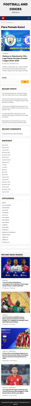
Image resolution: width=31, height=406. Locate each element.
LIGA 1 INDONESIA (6, 205)
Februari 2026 (5, 147)
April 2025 (4, 172)
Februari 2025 (5, 177)
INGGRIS (4, 202)
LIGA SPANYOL (5, 222)
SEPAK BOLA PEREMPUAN (8, 232)
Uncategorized (5, 242)
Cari (4, 78)
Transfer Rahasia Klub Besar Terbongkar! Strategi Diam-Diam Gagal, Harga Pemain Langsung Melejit (15, 284)
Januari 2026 (5, 150)
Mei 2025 (4, 169)
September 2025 (6, 160)
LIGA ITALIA (5, 215)
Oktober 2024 (5, 187)
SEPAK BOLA (5, 230)
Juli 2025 (4, 164)
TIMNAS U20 (5, 237)
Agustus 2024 (5, 192)
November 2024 (6, 184)
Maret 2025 (5, 174)
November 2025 (6, 155)
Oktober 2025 (5, 157)
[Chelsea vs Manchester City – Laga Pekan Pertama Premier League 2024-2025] (15, 40)
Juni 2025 (4, 167)
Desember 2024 (6, 182)
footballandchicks (15, 63)
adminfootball (14, 360)
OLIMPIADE (5, 225)
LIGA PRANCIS (5, 220)
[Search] (29, 18)
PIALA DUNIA (5, 227)
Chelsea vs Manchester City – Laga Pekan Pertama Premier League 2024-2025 (15, 58)
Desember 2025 (6, 152)
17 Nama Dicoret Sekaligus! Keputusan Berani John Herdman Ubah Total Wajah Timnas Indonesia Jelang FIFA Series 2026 (15, 108)
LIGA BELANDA (5, 207)
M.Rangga (13, 288)
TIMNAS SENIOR (6, 234)
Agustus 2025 (5, 162)
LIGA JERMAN (5, 217)
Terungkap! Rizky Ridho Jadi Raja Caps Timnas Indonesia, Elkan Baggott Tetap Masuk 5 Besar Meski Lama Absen (15, 115)
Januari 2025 (5, 179)
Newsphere (23, 402)
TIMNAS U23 (5, 239)
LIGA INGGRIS (5, 53)
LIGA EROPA (5, 210)
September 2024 (6, 189)
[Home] (3, 18)
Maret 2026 (5, 145)
